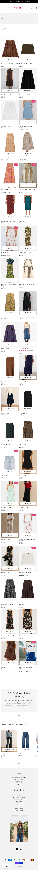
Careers (19, 803)
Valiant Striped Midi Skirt (27, 284)
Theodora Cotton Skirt (8, 635)
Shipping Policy (19, 781)
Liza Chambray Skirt (25, 126)
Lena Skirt (4, 381)
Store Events (19, 801)
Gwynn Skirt (5, 348)
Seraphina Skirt (6, 444)
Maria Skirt (22, 158)
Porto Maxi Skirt (6, 189)
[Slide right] (23, 716)
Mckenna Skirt (6, 507)
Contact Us (19, 783)
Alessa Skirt (23, 635)
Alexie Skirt (5, 413)
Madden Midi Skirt (7, 158)
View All (26, 724)
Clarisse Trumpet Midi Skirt (8, 285)
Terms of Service (19, 808)
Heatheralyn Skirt (7, 604)
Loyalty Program (19, 799)
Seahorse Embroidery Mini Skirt (28, 668)
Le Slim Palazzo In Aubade (24, 754)
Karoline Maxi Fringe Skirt (27, 317)
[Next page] (24, 679)
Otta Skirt (4, 317)
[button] (2, 8)
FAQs (19, 785)
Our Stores (19, 795)
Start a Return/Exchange (19, 777)
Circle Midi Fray (24, 348)
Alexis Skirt (5, 476)
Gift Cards (19, 805)
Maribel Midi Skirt (7, 95)
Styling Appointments (19, 797)
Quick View (10, 59)
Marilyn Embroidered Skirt (28, 189)
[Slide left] (15, 716)
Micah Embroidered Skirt (9, 63)
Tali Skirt (22, 604)
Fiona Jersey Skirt (25, 252)
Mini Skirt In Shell (25, 572)
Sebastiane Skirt (24, 95)
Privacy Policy (19, 810)
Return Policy (19, 779)
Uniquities (21, 866)
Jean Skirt (22, 444)
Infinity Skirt (23, 413)
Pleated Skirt (23, 507)
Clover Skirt (5, 572)
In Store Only (28, 90)
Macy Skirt (22, 221)
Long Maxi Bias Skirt (8, 221)
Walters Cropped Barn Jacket (8, 754)
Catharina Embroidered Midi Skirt (27, 540)
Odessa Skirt (5, 252)
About (19, 794)
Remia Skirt (23, 476)
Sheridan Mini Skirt (25, 63)
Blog (19, 806)
